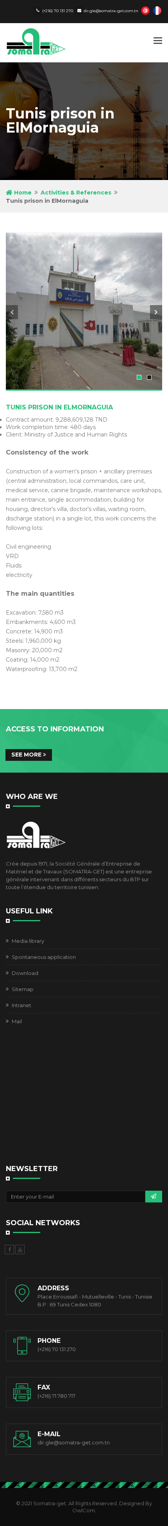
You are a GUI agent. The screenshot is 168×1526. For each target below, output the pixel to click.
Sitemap (23, 989)
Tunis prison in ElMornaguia (59, 407)
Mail (17, 1021)
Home (22, 192)
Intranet (21, 1005)
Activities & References (76, 192)
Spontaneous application (44, 957)
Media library (28, 941)
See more (27, 754)
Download (25, 973)
